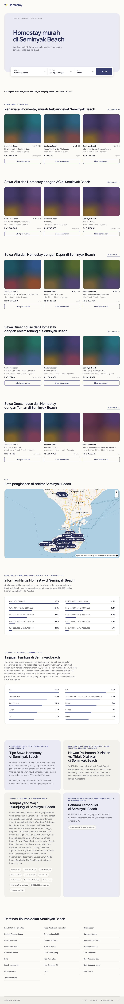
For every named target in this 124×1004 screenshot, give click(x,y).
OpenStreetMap (110, 556)
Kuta (6, 959)
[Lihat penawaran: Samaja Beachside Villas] (62, 274)
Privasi (85, 1000)
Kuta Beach (88, 971)
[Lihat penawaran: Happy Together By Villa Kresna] (62, 128)
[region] (62, 523)
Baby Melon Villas (50, 371)
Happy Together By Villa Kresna (56, 149)
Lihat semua (113, 109)
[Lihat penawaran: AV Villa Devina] (101, 201)
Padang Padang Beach (13, 934)
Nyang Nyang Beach (92, 940)
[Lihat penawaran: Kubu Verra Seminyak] (22, 427)
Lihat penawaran (23, 161)
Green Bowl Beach (11, 946)
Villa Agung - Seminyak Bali (93, 371)
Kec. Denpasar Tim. (51, 965)
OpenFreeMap (81, 556)
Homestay (15, 5)
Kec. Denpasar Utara (92, 965)
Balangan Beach (90, 934)
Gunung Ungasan (90, 946)
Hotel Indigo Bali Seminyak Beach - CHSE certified (24, 149)
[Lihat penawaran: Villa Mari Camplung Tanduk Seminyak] (22, 350)
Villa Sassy (48, 222)
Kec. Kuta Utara (50, 959)
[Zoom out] (116, 496)
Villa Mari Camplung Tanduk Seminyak (19, 371)
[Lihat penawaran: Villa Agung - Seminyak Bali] (101, 350)
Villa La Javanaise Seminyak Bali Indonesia (99, 447)
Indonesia (24, 18)
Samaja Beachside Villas (53, 294)
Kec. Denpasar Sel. (91, 959)
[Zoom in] (116, 492)
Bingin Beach (89, 928)
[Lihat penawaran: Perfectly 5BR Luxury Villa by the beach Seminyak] (22, 274)
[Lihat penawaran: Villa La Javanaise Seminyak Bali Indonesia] (101, 427)
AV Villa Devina (88, 222)
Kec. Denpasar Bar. (11, 965)
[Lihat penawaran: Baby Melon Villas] (62, 350)
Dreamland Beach (51, 940)
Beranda (16, 18)
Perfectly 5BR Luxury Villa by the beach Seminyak (24, 294)
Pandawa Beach (10, 940)
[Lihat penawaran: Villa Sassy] (62, 201)
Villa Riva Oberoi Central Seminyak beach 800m (102, 294)
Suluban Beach (50, 946)
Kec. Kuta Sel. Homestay (14, 928)
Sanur (46, 971)
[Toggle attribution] (116, 555)
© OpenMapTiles (91, 556)
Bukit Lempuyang (51, 953)
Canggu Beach (10, 971)
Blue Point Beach (11, 953)
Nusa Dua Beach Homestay (55, 928)
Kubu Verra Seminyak (12, 447)
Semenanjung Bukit (51, 934)
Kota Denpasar (89, 953)
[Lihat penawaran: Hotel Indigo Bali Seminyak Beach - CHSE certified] (22, 128)
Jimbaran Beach (10, 977)
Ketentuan (93, 1000)
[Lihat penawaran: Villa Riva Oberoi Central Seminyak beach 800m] (101, 274)
